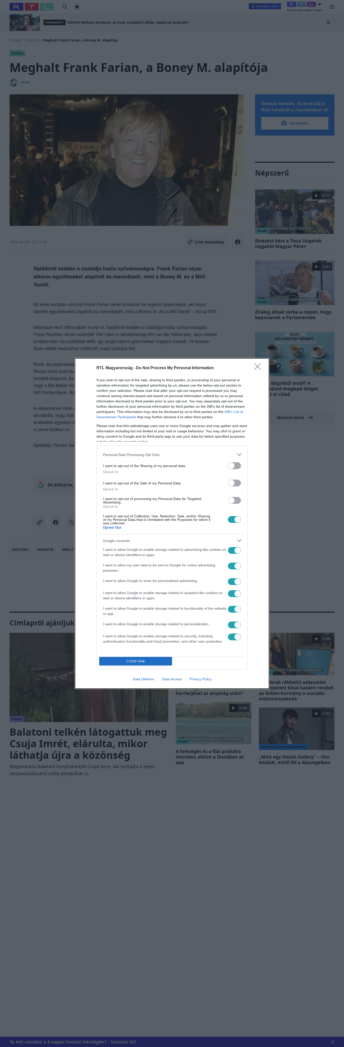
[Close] (259, 368)
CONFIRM (135, 661)
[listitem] (172, 454)
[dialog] (172, 523)
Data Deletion (143, 679)
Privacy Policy (201, 679)
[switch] (234, 465)
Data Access (172, 679)
